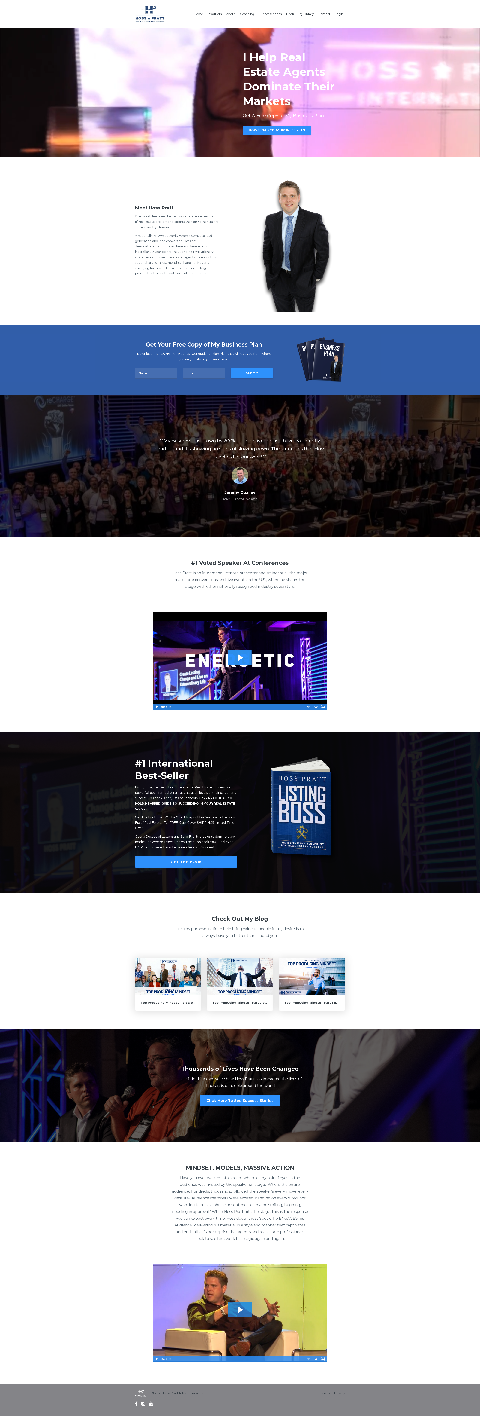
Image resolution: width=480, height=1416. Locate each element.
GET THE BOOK (186, 862)
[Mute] (308, 707)
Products (215, 14)
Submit (252, 373)
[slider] (236, 707)
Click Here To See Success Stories (240, 1100)
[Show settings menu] (316, 707)
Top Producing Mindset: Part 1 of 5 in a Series (321, 1003)
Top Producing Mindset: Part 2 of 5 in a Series (249, 1003)
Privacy (339, 1393)
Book (290, 14)
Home (198, 14)
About (231, 14)
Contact (324, 14)
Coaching (247, 14)
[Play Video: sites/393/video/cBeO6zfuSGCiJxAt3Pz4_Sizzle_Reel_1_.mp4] (240, 657)
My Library (306, 14)
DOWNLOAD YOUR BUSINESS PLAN (277, 130)
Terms (325, 1393)
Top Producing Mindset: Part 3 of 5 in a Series (177, 1003)
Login (339, 14)
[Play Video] (156, 707)
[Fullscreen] (323, 707)
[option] (240, 466)
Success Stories (270, 14)
